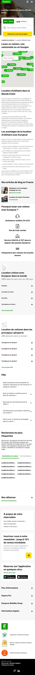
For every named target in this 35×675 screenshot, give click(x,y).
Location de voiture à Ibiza (25, 466)
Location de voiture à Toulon (8, 477)
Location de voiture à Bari (25, 462)
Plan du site (5, 663)
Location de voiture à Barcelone (8, 462)
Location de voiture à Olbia (8, 470)
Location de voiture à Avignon (25, 474)
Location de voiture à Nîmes (8, 474)
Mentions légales (15, 663)
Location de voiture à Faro (25, 470)
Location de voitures (7, 40)
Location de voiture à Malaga (8, 466)
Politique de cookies (7, 665)
